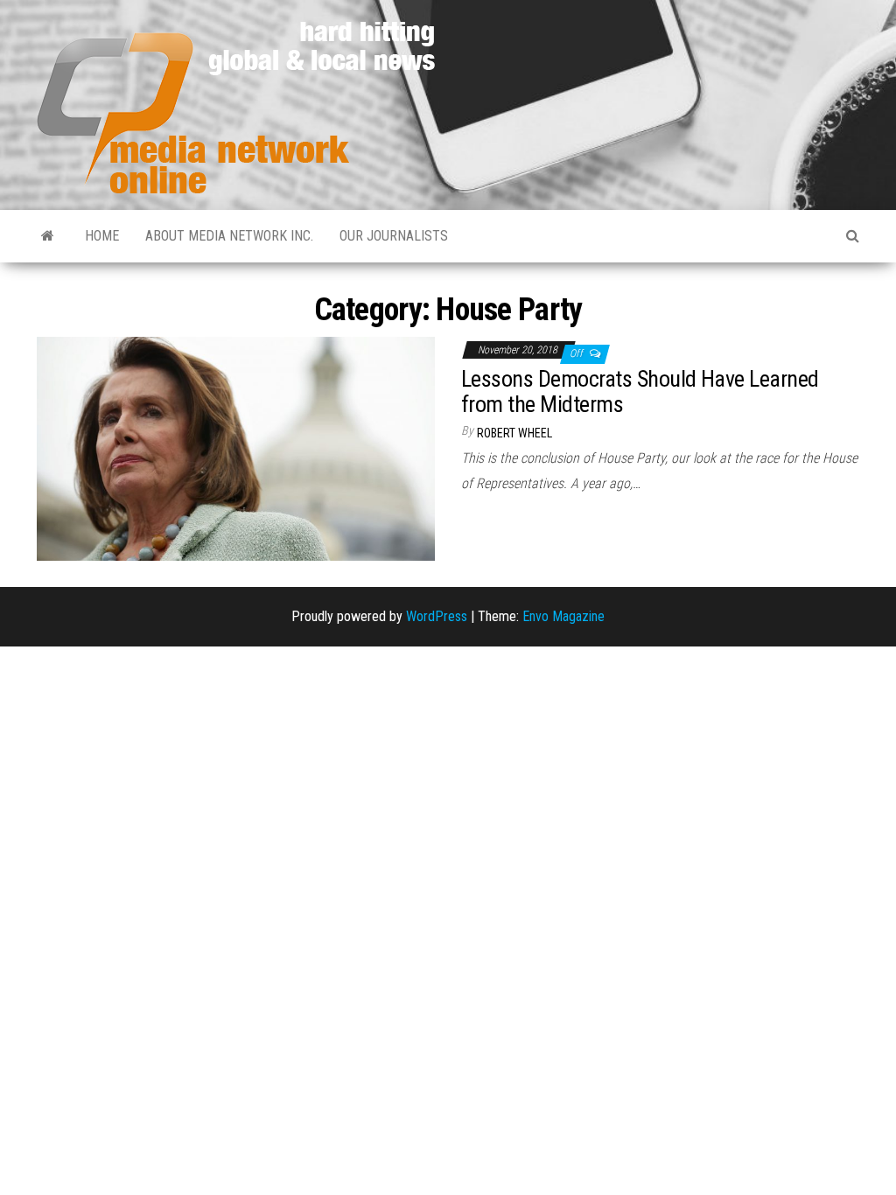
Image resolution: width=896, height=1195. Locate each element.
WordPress (436, 616)
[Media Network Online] (48, 236)
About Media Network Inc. (229, 235)
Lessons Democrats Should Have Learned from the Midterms (640, 391)
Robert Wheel (514, 433)
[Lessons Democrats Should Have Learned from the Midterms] (236, 447)
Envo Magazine (563, 616)
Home (102, 235)
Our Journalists (394, 235)
